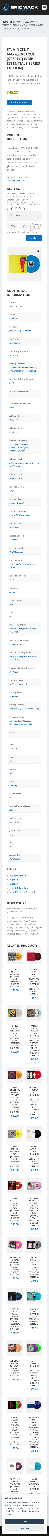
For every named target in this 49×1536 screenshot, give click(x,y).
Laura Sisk (13, 355)
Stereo (12, 592)
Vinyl (20, 22)
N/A (11, 616)
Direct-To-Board (16, 822)
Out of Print (14, 859)
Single (11, 834)
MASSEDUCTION (16, 306)
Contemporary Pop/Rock (19, 447)
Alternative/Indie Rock (18, 444)
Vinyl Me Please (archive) (22, 892)
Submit (34, 238)
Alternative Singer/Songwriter (22, 463)
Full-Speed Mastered (18, 684)
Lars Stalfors (14, 343)
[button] (37, 250)
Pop (20, 466)
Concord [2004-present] (19, 515)
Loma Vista (14, 527)
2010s (12, 383)
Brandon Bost (15, 367)
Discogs (14, 883)
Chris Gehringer (16, 644)
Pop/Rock (13, 432)
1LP (11, 736)
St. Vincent (14, 318)
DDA (11, 604)
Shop (12, 22)
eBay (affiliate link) (19, 887)
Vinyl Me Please (16, 552)
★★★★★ (13, 420)
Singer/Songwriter (17, 450)
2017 (11, 395)
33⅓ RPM (13, 748)
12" (10, 761)
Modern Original (16, 503)
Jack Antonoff (15, 330)
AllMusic (14, 879)
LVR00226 (13, 539)
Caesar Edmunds (29, 367)
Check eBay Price (19, 102)
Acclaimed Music (18, 875)
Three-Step (13, 696)
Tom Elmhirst (30, 371)
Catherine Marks (16, 371)
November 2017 (16, 478)
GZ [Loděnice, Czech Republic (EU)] (24, 708)
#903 (11, 407)
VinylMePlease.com (16, 180)
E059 (11, 579)
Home (5, 22)
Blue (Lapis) (14, 785)
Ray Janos (13, 672)
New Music (30, 22)
